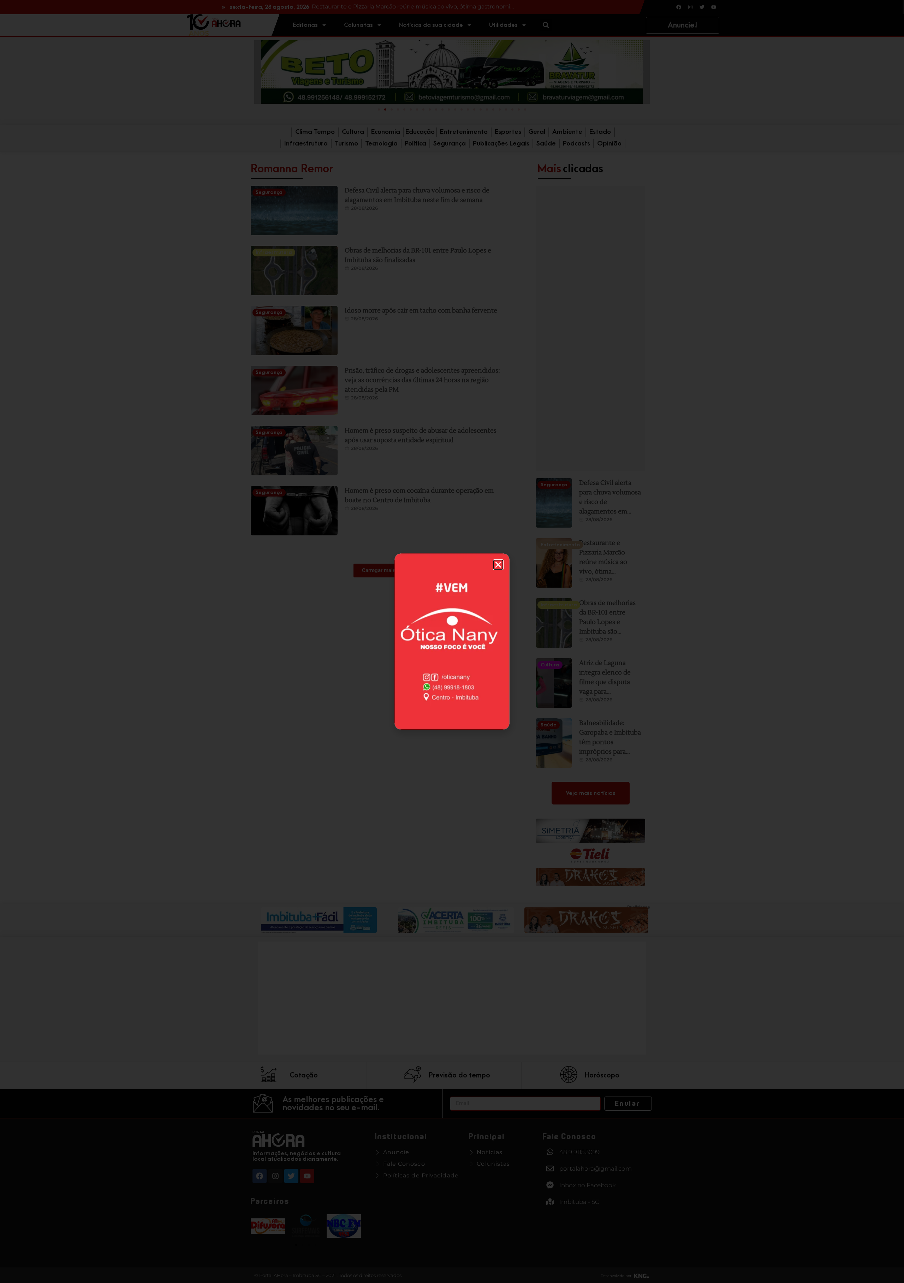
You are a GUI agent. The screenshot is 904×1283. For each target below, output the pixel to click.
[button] (498, 564)
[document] (452, 641)
